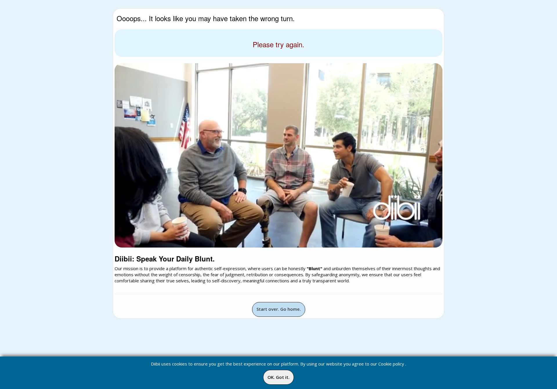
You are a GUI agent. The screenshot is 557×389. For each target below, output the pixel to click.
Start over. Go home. (278, 309)
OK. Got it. (278, 377)
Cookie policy (391, 364)
